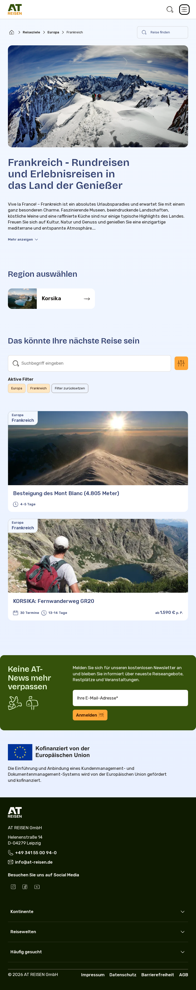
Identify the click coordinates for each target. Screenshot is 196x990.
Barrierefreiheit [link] (157, 974)
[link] (170, 9)
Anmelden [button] (86, 715)
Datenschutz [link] (123, 974)
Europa (53, 32)
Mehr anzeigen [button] (20, 239)
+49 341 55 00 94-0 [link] (36, 852)
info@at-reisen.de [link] (34, 862)
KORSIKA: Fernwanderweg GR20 (53, 601)
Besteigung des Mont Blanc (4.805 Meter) (66, 493)
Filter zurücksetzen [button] (70, 388)
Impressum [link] (93, 974)
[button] (184, 9)
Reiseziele (31, 32)
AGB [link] (183, 974)
